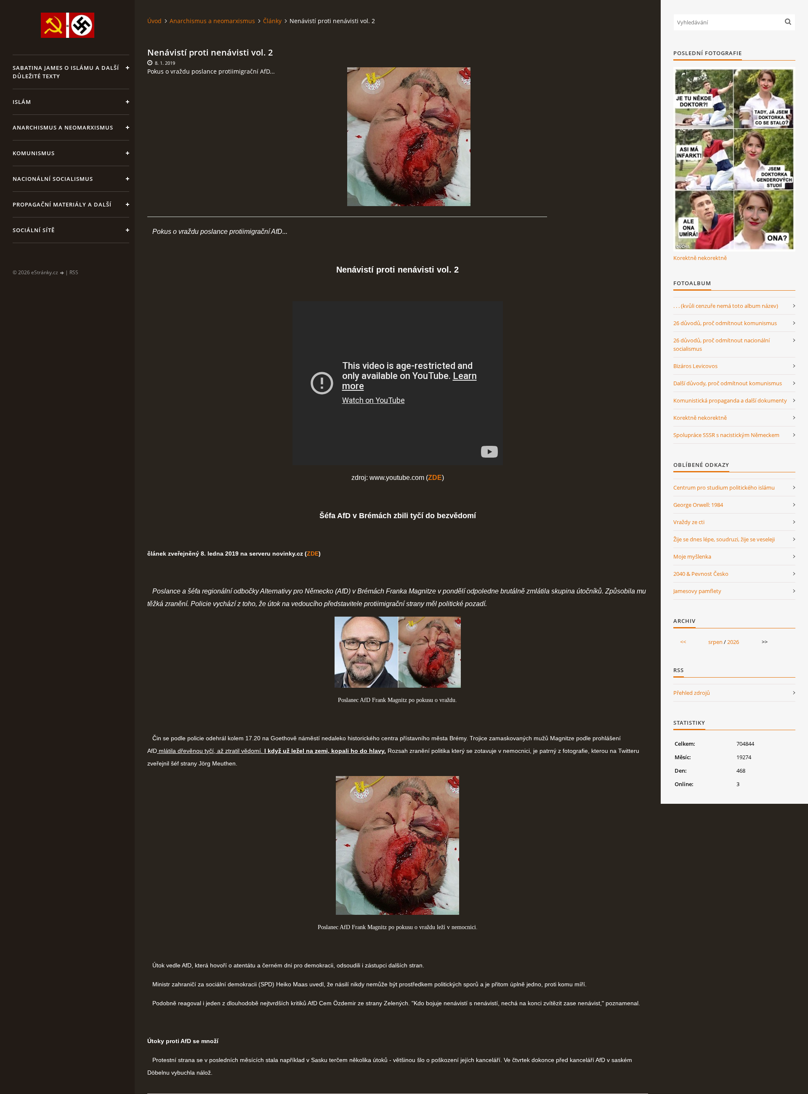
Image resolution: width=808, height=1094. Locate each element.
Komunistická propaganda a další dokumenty (730, 400)
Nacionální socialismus (53, 179)
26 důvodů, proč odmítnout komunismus (725, 323)
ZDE (313, 553)
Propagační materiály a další (62, 204)
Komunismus (34, 153)
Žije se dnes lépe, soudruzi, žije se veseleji (724, 539)
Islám (22, 102)
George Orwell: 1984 (698, 505)
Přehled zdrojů (691, 693)
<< (683, 642)
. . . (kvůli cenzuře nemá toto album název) (725, 306)
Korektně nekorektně (700, 258)
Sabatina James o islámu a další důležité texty (66, 72)
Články (272, 21)
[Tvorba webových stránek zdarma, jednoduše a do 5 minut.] (62, 272)
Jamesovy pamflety (697, 591)
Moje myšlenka (692, 556)
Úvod (154, 21)
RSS (73, 272)
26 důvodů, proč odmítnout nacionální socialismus (721, 344)
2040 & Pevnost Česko (700, 573)
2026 (733, 642)
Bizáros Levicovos (695, 366)
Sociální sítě (34, 230)
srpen (715, 642)
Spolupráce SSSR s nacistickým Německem (726, 435)
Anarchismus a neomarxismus (63, 127)
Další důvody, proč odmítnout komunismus (727, 383)
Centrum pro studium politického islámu (724, 487)
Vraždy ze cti (688, 522)
